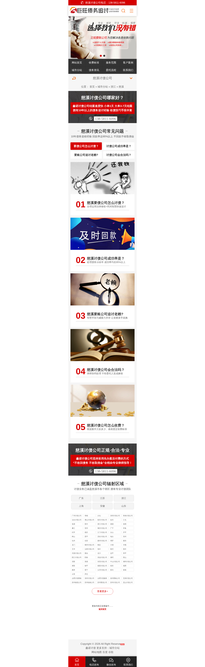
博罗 (111, 541)
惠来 (73, 570)
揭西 (124, 566)
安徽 (102, 506)
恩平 (86, 536)
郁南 (124, 570)
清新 (73, 561)
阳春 (86, 557)
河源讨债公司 (76, 553)
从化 (99, 516)
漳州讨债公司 (89, 578)
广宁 (111, 528)
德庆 (86, 532)
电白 (111, 536)
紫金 (86, 553)
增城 (86, 516)
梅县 (99, 545)
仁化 (124, 520)
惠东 (124, 541)
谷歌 (110, 652)
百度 (105, 652)
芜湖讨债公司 (128, 578)
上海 (81, 506)
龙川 (99, 553)
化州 (73, 541)
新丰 (86, 524)
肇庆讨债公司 (102, 528)
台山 (111, 532)
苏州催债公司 (76, 582)
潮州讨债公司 (128, 561)
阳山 (124, 557)
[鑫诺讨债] (94, 10)
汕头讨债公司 (76, 520)
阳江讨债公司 (76, 557)
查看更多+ (102, 591)
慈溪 (121, 86)
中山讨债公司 (115, 561)
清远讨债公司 (102, 557)
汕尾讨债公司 (89, 549)
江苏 (102, 498)
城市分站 (77, 70)
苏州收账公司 (89, 582)
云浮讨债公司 (102, 570)
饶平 (86, 566)
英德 (86, 561)
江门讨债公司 (102, 532)
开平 (124, 532)
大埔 (111, 545)
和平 (124, 553)
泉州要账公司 (115, 578)
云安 (73, 574)
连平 (111, 553)
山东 (123, 506)
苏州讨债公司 (115, 582)
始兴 (111, 520)
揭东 (111, 566)
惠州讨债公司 (102, 541)
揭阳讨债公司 (102, 566)
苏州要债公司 (102, 582)
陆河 (111, 549)
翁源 (73, 524)
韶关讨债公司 (102, 520)
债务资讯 (94, 70)
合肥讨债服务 (102, 578)
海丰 (99, 549)
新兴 (111, 570)
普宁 (86, 570)
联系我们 (128, 70)
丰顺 (124, 545)
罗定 (86, 574)
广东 (81, 498)
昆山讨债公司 (128, 582)
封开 (73, 532)
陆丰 (124, 549)
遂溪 (111, 524)
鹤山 (73, 536)
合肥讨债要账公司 (76, 578)
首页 (92, 86)
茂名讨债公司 (102, 536)
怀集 (124, 528)
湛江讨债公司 (102, 524)
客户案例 (128, 62)
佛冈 (111, 557)
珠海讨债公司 (128, 516)
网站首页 (77, 62)
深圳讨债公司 (115, 516)
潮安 (73, 566)
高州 (124, 536)
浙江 (113, 86)
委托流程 (111, 70)
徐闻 (124, 524)
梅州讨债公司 (89, 545)
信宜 (86, 541)
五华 (73, 549)
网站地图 (97, 652)
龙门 (73, 545)
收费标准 (94, 62)
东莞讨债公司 (102, 561)
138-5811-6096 (105, 119)
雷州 (86, 528)
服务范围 (111, 62)
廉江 (73, 528)
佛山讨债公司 (89, 520)
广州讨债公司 (76, 516)
